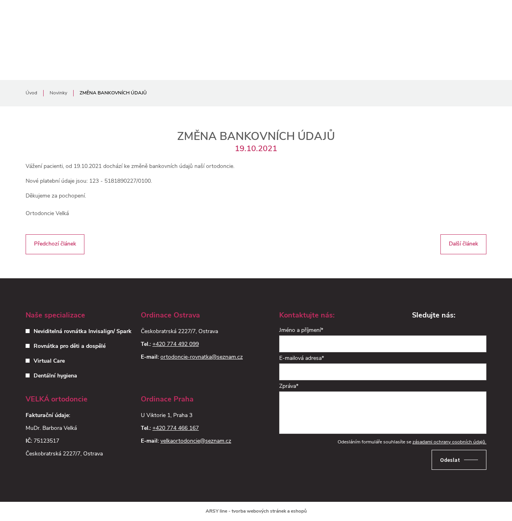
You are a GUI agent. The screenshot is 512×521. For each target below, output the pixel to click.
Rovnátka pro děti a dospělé (70, 346)
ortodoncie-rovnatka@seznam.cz (201, 357)
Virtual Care (49, 361)
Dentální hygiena (55, 376)
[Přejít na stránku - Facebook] (465, 316)
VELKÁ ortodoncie (64, 18)
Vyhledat (478, 18)
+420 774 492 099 (175, 344)
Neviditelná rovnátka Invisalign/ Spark (83, 332)
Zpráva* (288, 386)
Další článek (463, 240)
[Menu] (438, 19)
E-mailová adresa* (301, 358)
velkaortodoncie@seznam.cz (195, 441)
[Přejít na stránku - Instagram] (480, 316)
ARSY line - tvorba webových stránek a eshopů (256, 511)
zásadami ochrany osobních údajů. (449, 442)
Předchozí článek (55, 240)
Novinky (58, 93)
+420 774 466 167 (175, 428)
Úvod (31, 93)
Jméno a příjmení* (301, 330)
